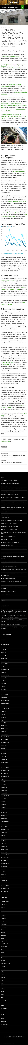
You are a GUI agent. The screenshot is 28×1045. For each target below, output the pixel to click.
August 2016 (4, 832)
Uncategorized (4, 1008)
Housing (3, 960)
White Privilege (5, 517)
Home (2, 477)
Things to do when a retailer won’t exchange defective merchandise (12, 508)
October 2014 (4, 891)
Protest (2, 980)
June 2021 (3, 683)
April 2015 (3, 877)
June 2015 (3, 871)
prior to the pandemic (18, 171)
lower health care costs (7, 362)
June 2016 (3, 838)
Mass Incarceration (5, 963)
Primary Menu (26, 7)
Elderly (2, 938)
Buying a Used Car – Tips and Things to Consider (13, 489)
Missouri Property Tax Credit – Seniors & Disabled (13, 502)
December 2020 (5, 700)
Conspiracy (3, 921)
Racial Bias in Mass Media (7, 545)
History (2, 955)
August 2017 (4, 798)
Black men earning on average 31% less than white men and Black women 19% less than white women (14, 105)
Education (3, 935)
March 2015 (4, 880)
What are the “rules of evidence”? (9, 529)
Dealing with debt (5, 594)
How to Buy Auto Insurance (8, 491)
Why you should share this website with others (13, 548)
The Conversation (5, 441)
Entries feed (4, 1021)
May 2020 (3, 720)
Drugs (2, 929)
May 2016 (3, 840)
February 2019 (4, 762)
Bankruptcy (3, 904)
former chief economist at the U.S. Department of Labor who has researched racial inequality (13, 116)
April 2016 (3, 843)
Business (3, 912)
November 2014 (5, 888)
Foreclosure (4, 946)
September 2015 (5, 863)
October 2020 (4, 706)
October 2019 (4, 739)
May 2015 (3, 874)
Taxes (2, 997)
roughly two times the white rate (17, 201)
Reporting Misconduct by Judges (9, 526)
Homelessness (4, 957)
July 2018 (3, 781)
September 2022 (5, 669)
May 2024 (3, 652)
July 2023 (3, 666)
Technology (3, 1000)
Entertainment (4, 943)
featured (4, 446)
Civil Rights (3, 918)
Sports (2, 994)
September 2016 (5, 829)
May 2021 (3, 686)
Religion (3, 988)
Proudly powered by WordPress (7, 1043)
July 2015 (3, 869)
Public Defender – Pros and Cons (9, 523)
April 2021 (3, 689)
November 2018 (5, 770)
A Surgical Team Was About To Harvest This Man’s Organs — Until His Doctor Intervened (13, 616)
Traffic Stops (4, 512)
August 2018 (4, 779)
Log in (2, 1018)
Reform (2, 986)
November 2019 (5, 737)
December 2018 (5, 767)
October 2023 (4, 663)
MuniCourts (12, 46)
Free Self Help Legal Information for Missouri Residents (11, 7)
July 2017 (3, 801)
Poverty (3, 977)
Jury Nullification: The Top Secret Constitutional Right (13, 533)
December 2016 (5, 821)
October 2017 (4, 793)
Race (9, 27)
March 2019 (4, 759)
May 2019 (3, 753)
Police (2, 971)
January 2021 (4, 697)
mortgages (9, 304)
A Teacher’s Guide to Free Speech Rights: (10, 624)
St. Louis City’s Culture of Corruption (10, 542)
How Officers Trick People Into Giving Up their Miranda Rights (12, 574)
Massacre (3, 966)
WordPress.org (4, 1027)
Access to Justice (5, 901)
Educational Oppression (7, 551)
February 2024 (4, 658)
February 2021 (4, 694)
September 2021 (5, 675)
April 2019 (3, 756)
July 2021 (3, 680)
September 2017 (5, 796)
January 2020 (4, 731)
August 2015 (4, 866)
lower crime (6, 364)
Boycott (3, 907)
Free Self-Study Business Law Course (10, 483)
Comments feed (4, 1024)
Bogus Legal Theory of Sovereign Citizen (11, 520)
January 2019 (4, 765)
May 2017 (3, 807)
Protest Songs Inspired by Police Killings (11, 581)
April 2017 (3, 810)
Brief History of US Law (6, 539)
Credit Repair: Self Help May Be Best (9, 494)
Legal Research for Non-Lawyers (9, 480)
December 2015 (5, 855)
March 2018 (4, 787)
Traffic (2, 1005)
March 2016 (4, 846)
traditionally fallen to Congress (11, 56)
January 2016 (4, 852)
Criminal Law (4, 924)
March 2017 (4, 812)
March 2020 (4, 725)
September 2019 (5, 742)
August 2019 (4, 745)
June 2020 (3, 717)
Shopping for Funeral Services (8, 561)
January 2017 (4, 818)
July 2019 (3, 748)
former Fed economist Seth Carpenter (13, 212)
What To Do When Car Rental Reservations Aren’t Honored (13, 587)
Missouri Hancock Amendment (8, 591)
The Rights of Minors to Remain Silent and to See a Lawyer (13, 570)
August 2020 (4, 711)
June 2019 (3, 751)
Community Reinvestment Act (9, 280)
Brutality (3, 910)
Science (2, 991)
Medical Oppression (6, 553)
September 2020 (5, 708)
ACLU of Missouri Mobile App (8, 584)
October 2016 (4, 826)
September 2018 (5, 776)
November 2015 (5, 857)
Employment (4, 27)
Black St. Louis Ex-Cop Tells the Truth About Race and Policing (13, 498)
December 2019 (5, 734)
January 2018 (4, 790)
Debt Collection (4, 927)
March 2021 (4, 692)
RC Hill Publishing (19, 1036)
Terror (2, 1002)
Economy (3, 932)
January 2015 (4, 883)
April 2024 (3, 655)
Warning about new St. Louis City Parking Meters (13, 504)
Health (2, 952)
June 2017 (3, 804)
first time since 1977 (14, 67)
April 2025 (3, 647)
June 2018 (3, 784)
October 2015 (4, 860)
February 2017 (4, 815)
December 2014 (5, 885)
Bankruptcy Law (5, 563)
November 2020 (5, 703)
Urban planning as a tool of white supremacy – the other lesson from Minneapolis (13, 455)
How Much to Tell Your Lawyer (9, 566)
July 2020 (3, 714)
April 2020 (3, 722)
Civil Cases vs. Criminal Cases (8, 536)
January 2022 (4, 672)
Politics (2, 974)
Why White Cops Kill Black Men (8, 578)
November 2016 (5, 824)
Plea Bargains (4, 514)
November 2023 (5, 661)
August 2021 (4, 678)
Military (3, 969)
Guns (2, 949)
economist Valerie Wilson (15, 97)
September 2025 (5, 644)
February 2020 (4, 728)
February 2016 (4, 849)
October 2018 (4, 773)
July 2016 (3, 835)
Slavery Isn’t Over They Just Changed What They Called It (13, 557)
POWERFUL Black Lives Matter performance (11, 461)
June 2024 (3, 649)
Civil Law (3, 915)
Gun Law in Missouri (6, 486)
